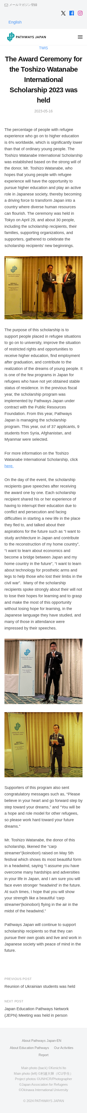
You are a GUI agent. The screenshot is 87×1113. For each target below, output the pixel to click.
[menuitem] (15, 22)
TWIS (43, 48)
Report (43, 1055)
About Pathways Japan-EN (41, 1040)
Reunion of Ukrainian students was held (39, 986)
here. (9, 466)
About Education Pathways (29, 1048)
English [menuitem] (15, 22)
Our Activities (63, 1048)
